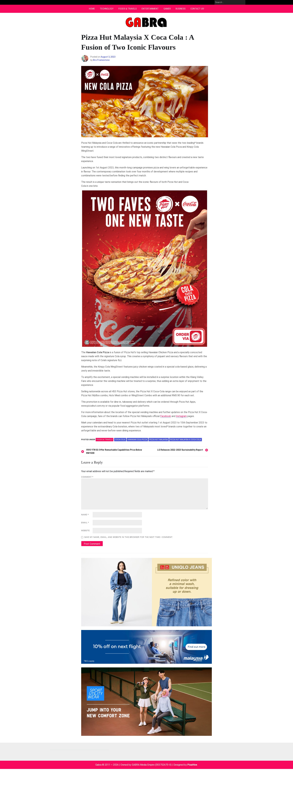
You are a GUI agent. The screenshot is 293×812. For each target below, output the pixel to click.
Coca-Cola (120, 440)
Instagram (181, 416)
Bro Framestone (101, 60)
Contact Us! (197, 8)
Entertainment (150, 8)
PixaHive (192, 764)
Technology (107, 8)
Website (85, 531)
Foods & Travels (127, 8)
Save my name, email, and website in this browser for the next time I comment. (128, 537)
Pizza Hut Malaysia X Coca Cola (185, 440)
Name (85, 515)
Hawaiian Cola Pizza (137, 440)
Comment (87, 477)
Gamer (167, 8)
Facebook (165, 416)
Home (92, 8)
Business (181, 8)
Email (85, 523)
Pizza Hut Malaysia (158, 440)
